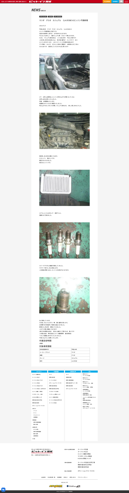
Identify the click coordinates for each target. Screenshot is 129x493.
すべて (50, 374)
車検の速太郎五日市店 (37, 400)
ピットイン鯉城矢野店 (53, 397)
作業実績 (50, 16)
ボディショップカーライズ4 (71, 388)
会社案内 (43, 477)
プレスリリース (36, 415)
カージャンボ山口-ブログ (37, 380)
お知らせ (34, 408)
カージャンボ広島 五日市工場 (38, 388)
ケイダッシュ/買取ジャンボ (54, 394)
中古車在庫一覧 (51, 477)
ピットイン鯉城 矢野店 (37, 391)
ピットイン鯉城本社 (36, 374)
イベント (35, 410)
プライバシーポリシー (83, 477)
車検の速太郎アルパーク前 (71, 383)
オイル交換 (35, 429)
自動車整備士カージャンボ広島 (86, 390)
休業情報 (35, 417)
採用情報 (115, 1)
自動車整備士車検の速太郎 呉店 (87, 394)
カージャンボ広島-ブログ (37, 385)
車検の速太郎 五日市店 (84, 465)
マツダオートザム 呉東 (37, 394)
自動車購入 (35, 436)
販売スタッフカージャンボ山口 (86, 378)
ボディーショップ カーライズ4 (38, 405)
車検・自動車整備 (57, 16)
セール (34, 413)
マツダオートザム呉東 (53, 391)
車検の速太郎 (52, 377)
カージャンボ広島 (36, 383)
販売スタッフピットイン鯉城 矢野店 (88, 386)
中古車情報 (107, 1)
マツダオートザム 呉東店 (85, 456)
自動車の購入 (69, 377)
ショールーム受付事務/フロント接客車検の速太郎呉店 (89, 399)
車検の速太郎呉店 (53, 385)
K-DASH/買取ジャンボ (37, 397)
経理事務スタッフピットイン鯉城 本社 (87, 403)
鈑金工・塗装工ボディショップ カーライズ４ (89, 407)
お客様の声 (34, 427)
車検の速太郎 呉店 (83, 467)
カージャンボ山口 (36, 377)
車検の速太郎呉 (43, 16)
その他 (33, 438)
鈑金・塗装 (35, 424)
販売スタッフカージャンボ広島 (86, 374)
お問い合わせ (72, 477)
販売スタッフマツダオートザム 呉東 (88, 382)
